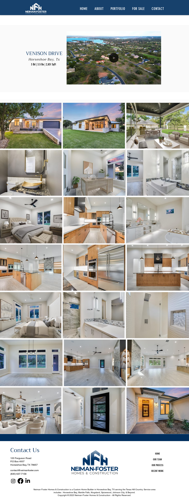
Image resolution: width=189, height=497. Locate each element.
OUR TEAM (157, 459)
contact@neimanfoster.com (24, 470)
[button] (99, 8)
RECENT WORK (157, 471)
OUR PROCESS (157, 465)
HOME (157, 453)
